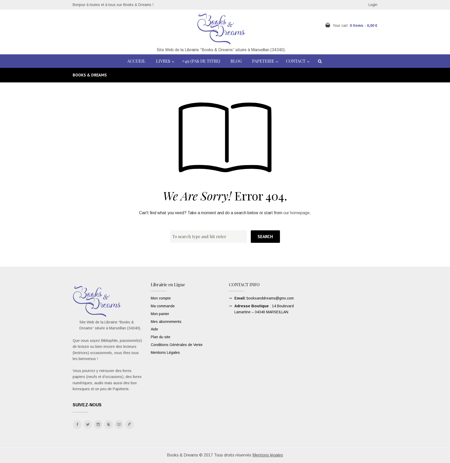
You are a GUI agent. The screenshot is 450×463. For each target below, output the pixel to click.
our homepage (296, 213)
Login (372, 5)
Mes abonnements (166, 321)
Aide (154, 329)
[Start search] (265, 236)
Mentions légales (267, 455)
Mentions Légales (165, 352)
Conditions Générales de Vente (177, 345)
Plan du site (160, 337)
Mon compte (161, 298)
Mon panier (160, 314)
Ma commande (163, 306)
